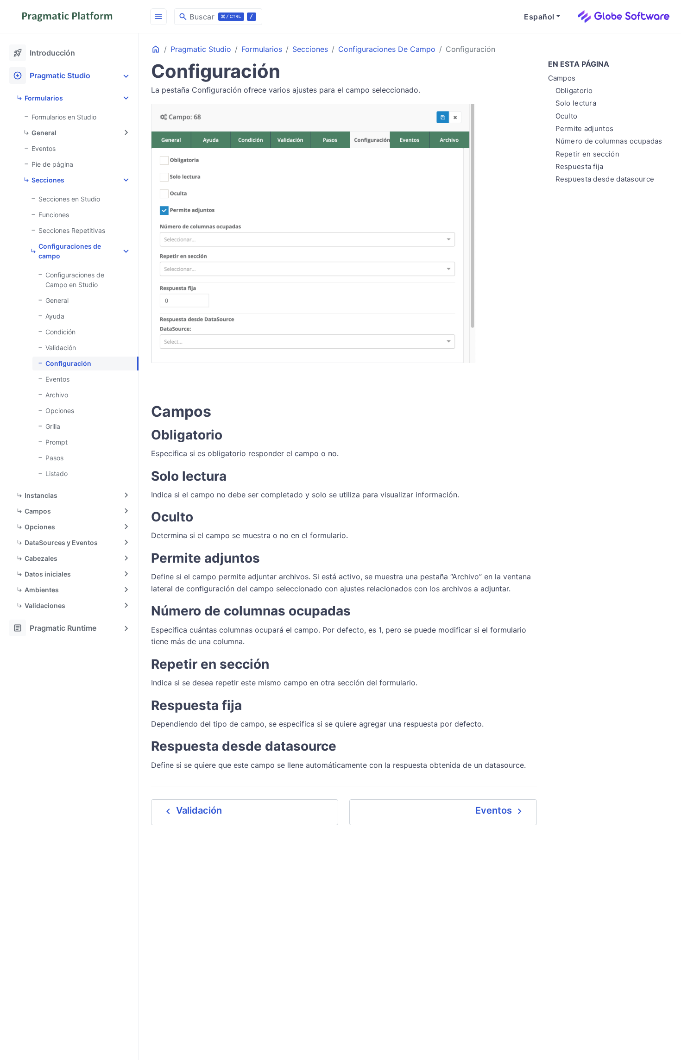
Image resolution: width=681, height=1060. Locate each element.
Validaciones (45, 605)
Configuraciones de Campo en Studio (74, 280)
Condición (60, 332)
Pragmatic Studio (51, 75)
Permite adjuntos (584, 128)
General (44, 133)
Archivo (56, 395)
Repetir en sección (587, 154)
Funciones (53, 215)
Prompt (56, 442)
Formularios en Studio (64, 117)
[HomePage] (69, 17)
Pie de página (52, 164)
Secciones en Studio (69, 199)
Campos (38, 511)
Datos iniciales (48, 574)
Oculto (566, 116)
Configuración (68, 363)
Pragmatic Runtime (54, 627)
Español (539, 16)
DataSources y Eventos (61, 542)
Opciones (59, 410)
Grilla (52, 426)
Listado (56, 473)
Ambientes (42, 590)
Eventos (44, 148)
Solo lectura (576, 103)
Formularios (44, 98)
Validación (60, 347)
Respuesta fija (579, 166)
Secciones (48, 180)
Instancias (41, 495)
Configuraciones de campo (69, 251)
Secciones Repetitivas (71, 230)
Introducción (44, 52)
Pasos (54, 458)
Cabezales (41, 558)
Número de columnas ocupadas (608, 141)
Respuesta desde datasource (605, 179)
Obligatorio (574, 90)
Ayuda (54, 316)
